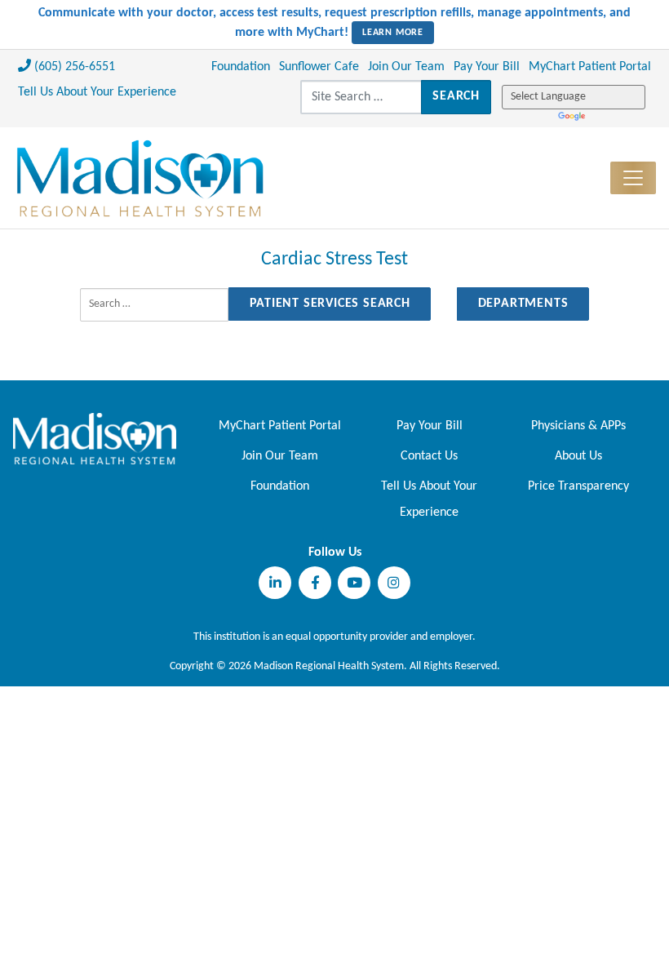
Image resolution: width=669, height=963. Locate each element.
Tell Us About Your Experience (97, 92)
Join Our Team (406, 66)
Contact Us (429, 456)
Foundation (240, 66)
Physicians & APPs (578, 426)
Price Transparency (578, 486)
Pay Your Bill (487, 66)
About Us (578, 456)
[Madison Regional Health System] (94, 438)
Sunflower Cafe (319, 66)
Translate (573, 116)
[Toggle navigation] (633, 178)
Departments (523, 303)
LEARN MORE (392, 33)
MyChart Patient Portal (590, 66)
